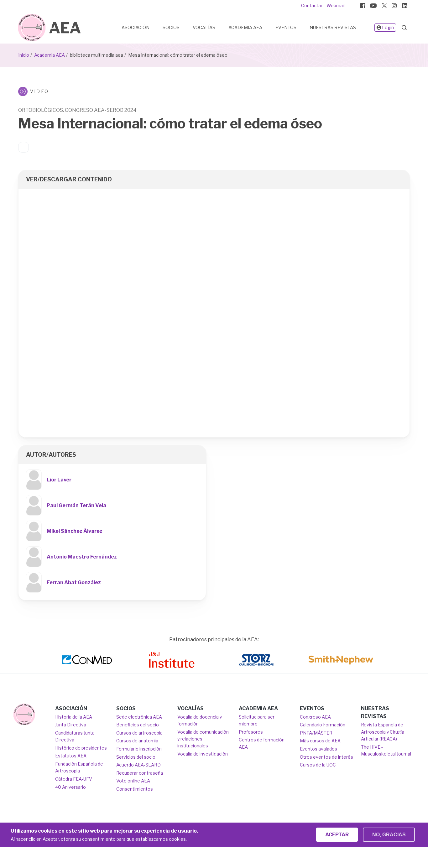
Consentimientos (134, 789)
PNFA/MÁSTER (316, 732)
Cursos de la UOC (318, 764)
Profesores (251, 732)
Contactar (311, 5)
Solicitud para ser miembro (256, 720)
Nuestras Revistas (333, 27)
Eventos (285, 27)
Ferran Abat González (74, 582)
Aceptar (337, 835)
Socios (171, 27)
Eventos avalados (318, 748)
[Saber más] (24, 714)
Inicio (23, 55)
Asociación (135, 27)
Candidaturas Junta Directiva (75, 736)
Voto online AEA (133, 780)
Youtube (373, 6)
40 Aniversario (70, 787)
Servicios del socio (135, 757)
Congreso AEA (315, 717)
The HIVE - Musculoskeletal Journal (386, 750)
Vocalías (204, 27)
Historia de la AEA (73, 717)
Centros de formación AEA (261, 743)
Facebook (363, 6)
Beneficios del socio (137, 724)
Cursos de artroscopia (139, 732)
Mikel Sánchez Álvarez (74, 531)
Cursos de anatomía (137, 740)
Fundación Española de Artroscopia (79, 767)
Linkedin (405, 6)
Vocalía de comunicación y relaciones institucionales (203, 739)
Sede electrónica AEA (139, 717)
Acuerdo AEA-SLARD (138, 764)
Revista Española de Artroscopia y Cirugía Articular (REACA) (382, 731)
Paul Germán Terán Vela (76, 505)
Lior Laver (59, 480)
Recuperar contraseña (139, 773)
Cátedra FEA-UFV (73, 779)
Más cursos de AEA (320, 740)
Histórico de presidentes (81, 748)
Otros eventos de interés (326, 757)
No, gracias (389, 834)
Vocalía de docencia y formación (199, 720)
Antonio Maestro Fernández (82, 557)
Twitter (384, 6)
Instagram (394, 6)
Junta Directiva (70, 724)
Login (388, 27)
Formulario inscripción (139, 748)
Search (404, 27)
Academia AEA (245, 27)
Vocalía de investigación (202, 753)
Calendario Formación (322, 724)
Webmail (335, 5)
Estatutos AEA (70, 755)
